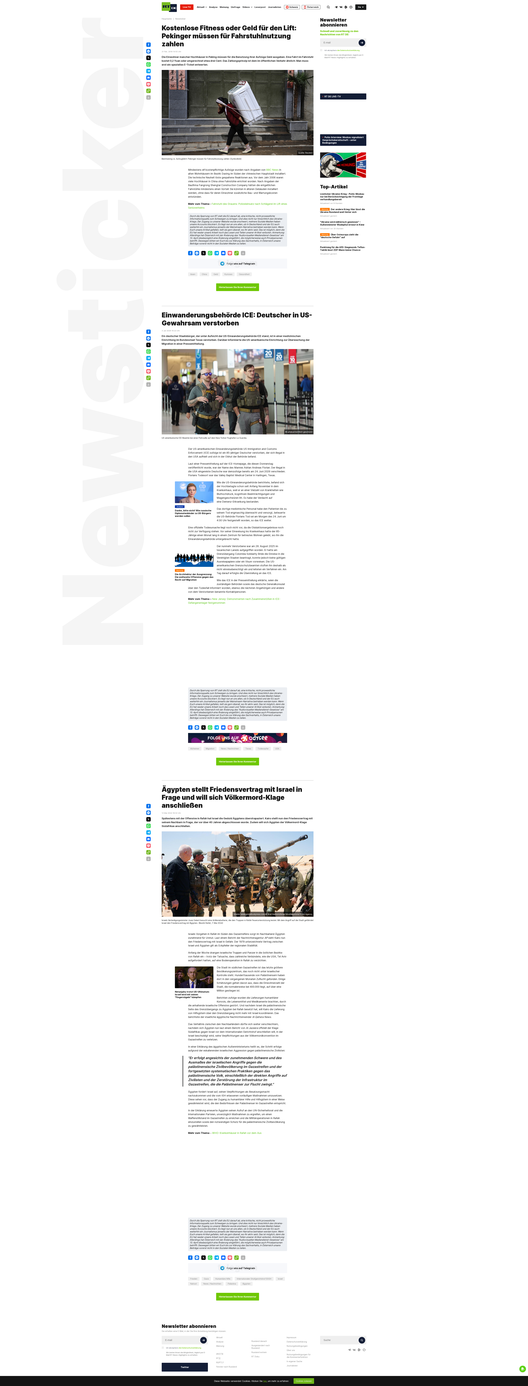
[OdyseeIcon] (351, 7)
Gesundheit (244, 274)
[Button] (362, 42)
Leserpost (260, 7)
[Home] (169, 7)
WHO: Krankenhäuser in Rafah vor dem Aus (237, 1133)
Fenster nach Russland (226, 1367)
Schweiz (293, 7)
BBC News (272, 169)
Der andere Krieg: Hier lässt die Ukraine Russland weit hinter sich (342, 210)
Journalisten (274, 7)
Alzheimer (194, 748)
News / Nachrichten (230, 748)
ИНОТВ (219, 1354)
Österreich (313, 7)
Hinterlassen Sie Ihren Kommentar (237, 287)
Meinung (224, 7)
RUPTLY (220, 1362)
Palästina (232, 1284)
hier (265, 1381)
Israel (280, 1279)
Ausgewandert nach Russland (260, 1346)
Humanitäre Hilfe (222, 1279)
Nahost (193, 1284)
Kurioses (228, 274)
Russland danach (259, 1341)
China (204, 274)
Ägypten (246, 1284)
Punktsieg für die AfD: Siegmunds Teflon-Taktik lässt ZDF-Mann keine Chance (342, 248)
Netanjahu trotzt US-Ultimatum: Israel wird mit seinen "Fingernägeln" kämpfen (192, 994)
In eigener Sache (294, 1361)
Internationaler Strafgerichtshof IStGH (254, 1279)
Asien (192, 274)
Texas (248, 748)
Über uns (291, 1350)
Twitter (185, 1367)
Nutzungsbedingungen (297, 1346)
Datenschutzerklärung (297, 1342)
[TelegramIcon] (336, 7)
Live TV (187, 7)
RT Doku (255, 1356)
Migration (210, 748)
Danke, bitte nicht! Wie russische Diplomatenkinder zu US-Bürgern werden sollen (193, 513)
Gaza (206, 1279)
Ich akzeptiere (342, 50)
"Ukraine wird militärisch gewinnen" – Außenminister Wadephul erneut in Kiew (342, 223)
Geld (216, 274)
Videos (246, 7)
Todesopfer (263, 748)
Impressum (291, 1337)
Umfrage (235, 7)
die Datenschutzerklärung (348, 50)
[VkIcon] (341, 7)
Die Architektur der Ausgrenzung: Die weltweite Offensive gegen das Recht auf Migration (194, 577)
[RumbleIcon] (346, 7)
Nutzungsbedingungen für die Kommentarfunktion (299, 1355)
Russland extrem (259, 1352)
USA (277, 748)
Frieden (193, 1279)
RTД (218, 1358)
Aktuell (200, 7)
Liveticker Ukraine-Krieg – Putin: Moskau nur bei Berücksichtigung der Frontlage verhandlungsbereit (342, 197)
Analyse (213, 7)
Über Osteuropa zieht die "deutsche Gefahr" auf (339, 236)
